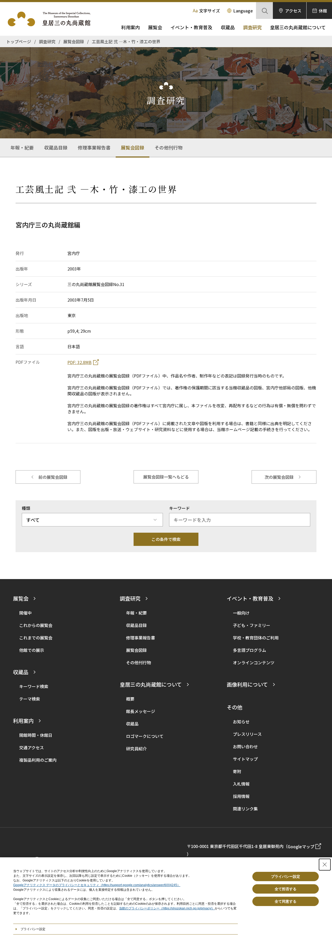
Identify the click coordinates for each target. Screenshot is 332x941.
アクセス (293, 11)
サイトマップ (245, 759)
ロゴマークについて (144, 736)
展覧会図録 (132, 147)
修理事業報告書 (94, 147)
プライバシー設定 (285, 876)
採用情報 (241, 796)
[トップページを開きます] (52, 18)
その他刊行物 (169, 147)
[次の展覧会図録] (284, 477)
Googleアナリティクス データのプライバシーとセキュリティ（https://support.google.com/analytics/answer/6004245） (96, 885)
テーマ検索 (29, 699)
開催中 (25, 613)
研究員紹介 (136, 748)
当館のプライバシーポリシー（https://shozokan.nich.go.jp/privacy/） (167, 908)
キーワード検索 (33, 686)
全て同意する (285, 901)
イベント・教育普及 (191, 27)
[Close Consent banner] (324, 864)
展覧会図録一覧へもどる (166, 477)
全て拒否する (285, 889)
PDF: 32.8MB (79, 362)
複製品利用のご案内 (38, 760)
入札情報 (241, 784)
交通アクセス (31, 747)
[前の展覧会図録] (48, 477)
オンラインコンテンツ (253, 662)
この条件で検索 (166, 539)
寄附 (237, 771)
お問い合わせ (245, 746)
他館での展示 (31, 650)
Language (243, 11)
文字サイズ (209, 11)
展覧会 (155, 27)
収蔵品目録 (55, 147)
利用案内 (130, 27)
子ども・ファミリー (251, 625)
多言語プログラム (249, 650)
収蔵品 (228, 27)
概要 (130, 699)
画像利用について (247, 684)
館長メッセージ (140, 711)
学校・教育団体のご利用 (256, 638)
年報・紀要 (22, 147)
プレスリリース (247, 734)
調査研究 (252, 27)
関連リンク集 (245, 808)
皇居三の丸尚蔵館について (298, 27)
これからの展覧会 (35, 625)
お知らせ (241, 721)
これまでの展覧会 (35, 638)
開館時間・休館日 (35, 735)
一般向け (241, 613)
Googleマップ (301, 846)
